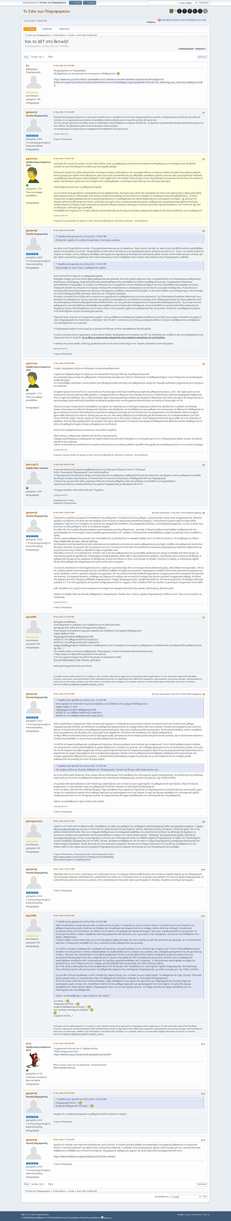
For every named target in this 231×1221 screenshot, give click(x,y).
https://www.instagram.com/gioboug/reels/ (72, 859)
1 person (56, 134)
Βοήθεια (181, 1214)
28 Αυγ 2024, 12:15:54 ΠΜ (63, 617)
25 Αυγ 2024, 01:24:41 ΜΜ (63, 230)
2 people (56, 449)
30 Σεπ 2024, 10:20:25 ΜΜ (63, 915)
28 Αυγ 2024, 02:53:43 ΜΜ (63, 694)
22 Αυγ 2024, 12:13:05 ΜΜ (63, 112)
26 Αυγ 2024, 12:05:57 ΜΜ (63, 512)
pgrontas (31, 158)
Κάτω (26, 57)
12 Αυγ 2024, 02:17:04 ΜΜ (63, 65)
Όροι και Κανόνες (193, 1214)
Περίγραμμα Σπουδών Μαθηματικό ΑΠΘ (73, 636)
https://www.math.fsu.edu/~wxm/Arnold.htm (76, 541)
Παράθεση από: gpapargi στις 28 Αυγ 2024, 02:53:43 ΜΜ (82, 921)
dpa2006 (31, 617)
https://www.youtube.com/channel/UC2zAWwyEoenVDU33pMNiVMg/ (83, 857)
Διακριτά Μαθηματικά (64, 645)
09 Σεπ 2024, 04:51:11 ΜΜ (63, 821)
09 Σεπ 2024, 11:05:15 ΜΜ (63, 869)
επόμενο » (200, 48)
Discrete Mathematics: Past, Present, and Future (77, 660)
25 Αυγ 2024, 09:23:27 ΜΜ (63, 464)
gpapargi (31, 112)
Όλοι (50, 56)
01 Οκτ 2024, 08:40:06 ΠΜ (63, 1043)
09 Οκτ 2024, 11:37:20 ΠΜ (63, 1139)
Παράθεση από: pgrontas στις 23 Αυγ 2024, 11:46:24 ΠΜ (82, 236)
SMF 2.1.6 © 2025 (28, 1215)
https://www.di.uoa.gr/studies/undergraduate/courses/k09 (82, 1054)
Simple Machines (42, 1215)
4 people (56, 348)
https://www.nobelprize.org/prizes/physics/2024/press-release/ (85, 1156)
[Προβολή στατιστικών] (106, 1217)
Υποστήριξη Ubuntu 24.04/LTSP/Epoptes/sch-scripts (183, 20)
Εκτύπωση (202, 57)
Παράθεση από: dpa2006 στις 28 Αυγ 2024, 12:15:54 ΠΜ (82, 700)
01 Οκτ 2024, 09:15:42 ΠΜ (63, 1093)
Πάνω (26, 1184)
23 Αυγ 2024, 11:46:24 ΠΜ (63, 158)
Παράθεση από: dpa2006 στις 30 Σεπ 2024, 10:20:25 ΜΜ (82, 1099)
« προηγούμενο (186, 48)
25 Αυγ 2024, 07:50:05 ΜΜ (63, 363)
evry (28, 1043)
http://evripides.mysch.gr (64, 1067)
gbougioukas (34, 821)
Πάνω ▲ (206, 1214)
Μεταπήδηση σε (162, 1196)
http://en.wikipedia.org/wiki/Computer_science (83, 684)
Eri (27, 65)
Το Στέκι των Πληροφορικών (46, 11)
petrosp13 (32, 464)
